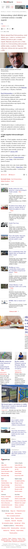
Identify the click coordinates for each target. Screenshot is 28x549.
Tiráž (23, 538)
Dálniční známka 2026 (20, 498)
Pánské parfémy (13, 533)
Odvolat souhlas (7, 541)
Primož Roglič (18, 473)
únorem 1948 (14, 151)
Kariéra (19, 538)
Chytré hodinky (19, 530)
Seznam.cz (19, 2)
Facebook (4, 538)
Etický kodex (14, 540)
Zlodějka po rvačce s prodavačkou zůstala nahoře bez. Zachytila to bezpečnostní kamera (17, 269)
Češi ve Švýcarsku (5, 502)
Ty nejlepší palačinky (20, 480)
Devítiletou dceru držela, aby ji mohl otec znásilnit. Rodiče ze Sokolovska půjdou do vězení (17, 207)
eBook (4, 29)
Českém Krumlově (19, 157)
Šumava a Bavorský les (6, 500)
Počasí (10, 193)
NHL (2, 491)
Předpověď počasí (21, 510)
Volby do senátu (5, 473)
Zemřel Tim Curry (14, 223)
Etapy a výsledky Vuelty (20, 467)
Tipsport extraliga (5, 485)
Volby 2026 (3, 465)
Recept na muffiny (19, 483)
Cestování (11, 290)
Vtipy (10, 302)
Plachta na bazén (19, 518)
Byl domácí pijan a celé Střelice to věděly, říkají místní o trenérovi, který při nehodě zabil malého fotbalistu (14, 406)
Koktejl (10, 274)
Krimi (10, 212)
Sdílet (9, 29)
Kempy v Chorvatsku (6, 496)
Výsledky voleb (4, 469)
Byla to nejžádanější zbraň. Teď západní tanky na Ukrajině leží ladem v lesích (17, 253)
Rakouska (24, 87)
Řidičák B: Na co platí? (20, 502)
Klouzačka (19, 520)
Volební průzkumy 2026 (6, 467)
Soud (12, 181)
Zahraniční (11, 256)
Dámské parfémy (15, 528)
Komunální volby (5, 475)
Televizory (12, 530)
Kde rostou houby (9, 513)
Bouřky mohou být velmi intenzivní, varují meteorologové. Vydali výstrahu (18, 190)
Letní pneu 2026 (19, 496)
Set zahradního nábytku (7, 523)
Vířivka (23, 523)
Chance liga (4, 480)
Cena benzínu (18, 513)
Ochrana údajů (22, 540)
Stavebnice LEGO (5, 528)
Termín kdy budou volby (6, 471)
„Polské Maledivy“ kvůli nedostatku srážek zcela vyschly (17, 285)
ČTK (2, 24)
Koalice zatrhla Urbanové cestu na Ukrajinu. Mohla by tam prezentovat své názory (20, 364)
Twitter (9, 538)
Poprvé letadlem (5, 498)
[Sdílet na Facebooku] (24, 174)
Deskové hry (6, 530)
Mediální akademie (5, 540)
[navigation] (2, 2)
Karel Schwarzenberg (7, 93)
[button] (14, 60)
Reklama (14, 538)
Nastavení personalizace (18, 541)
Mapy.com (13, 510)
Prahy (11, 159)
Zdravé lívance (18, 485)
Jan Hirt (16, 469)
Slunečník (13, 520)
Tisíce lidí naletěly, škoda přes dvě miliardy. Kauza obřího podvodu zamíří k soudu (17, 237)
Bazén (12, 518)
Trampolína (7, 520)
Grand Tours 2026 (19, 475)
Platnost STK (18, 507)
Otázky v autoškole (19, 505)
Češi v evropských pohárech (13, 515)
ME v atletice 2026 (5, 487)
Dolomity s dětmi (5, 507)
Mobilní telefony (19, 525)
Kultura (10, 225)
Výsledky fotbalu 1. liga (6, 483)
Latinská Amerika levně (6, 505)
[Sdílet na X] (26, 174)
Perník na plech (18, 491)
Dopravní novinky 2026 (20, 500)
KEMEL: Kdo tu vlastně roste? (17, 300)
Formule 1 (3, 489)
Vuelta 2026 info (18, 465)
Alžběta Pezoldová (5, 181)
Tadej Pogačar (18, 471)
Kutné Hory (20, 167)
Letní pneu (22, 528)
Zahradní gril (17, 523)
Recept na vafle (18, 489)
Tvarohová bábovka (19, 487)
